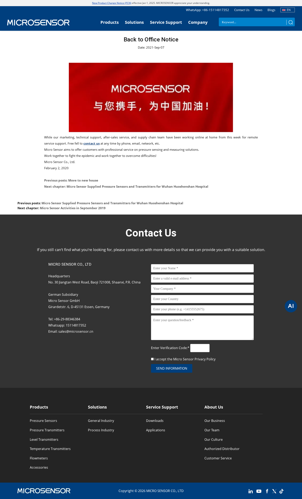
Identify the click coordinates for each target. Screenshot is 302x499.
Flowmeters (39, 458)
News (258, 10)
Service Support (166, 22)
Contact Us (241, 10)
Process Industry (101, 430)
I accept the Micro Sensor (185, 359)
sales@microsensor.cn (75, 331)
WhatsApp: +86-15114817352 (207, 10)
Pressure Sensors (43, 420)
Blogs (271, 10)
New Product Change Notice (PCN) (111, 3)
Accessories (39, 467)
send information (171, 368)
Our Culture (213, 439)
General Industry (101, 420)
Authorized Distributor (222, 448)
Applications (155, 430)
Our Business (214, 420)
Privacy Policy (205, 359)
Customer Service (218, 458)
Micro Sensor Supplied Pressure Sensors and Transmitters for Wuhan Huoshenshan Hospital (112, 203)
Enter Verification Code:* (170, 348)
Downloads (155, 420)
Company (197, 22)
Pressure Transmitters (47, 430)
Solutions (134, 22)
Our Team (211, 430)
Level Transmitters (44, 439)
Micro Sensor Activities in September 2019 (73, 208)
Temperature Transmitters (50, 448)
